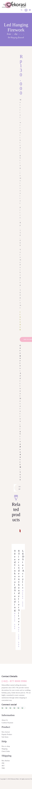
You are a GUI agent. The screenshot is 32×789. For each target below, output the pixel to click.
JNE (3, 763)
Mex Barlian (6, 760)
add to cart (13, 543)
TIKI (3, 768)
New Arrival (6, 732)
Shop (16, 34)
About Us (5, 720)
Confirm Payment (7, 723)
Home (9, 34)
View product (13, 537)
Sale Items (5, 737)
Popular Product (7, 734)
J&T (3, 765)
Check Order (6, 751)
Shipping (4, 749)
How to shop (6, 746)
